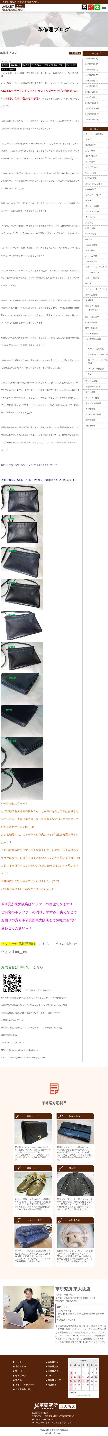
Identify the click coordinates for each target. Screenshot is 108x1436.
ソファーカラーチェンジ (96, 267)
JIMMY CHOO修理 (93, 184)
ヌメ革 (88, 139)
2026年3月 (90, 86)
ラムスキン (90, 217)
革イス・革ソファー (24, 1384)
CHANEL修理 (91, 322)
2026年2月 (90, 92)
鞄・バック (20, 1371)
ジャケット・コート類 (98, 354)
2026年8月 (90, 58)
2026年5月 (90, 75)
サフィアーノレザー (94, 195)
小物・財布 (20, 1366)
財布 (90, 374)
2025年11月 (90, 108)
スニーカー (90, 162)
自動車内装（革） (23, 1389)
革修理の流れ (54, 1371)
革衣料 (18, 1380)
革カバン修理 (71, 65)
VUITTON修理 (91, 333)
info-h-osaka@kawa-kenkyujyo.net (23, 1050)
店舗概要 (52, 1384)
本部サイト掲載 (51, 65)
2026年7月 (90, 64)
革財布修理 (90, 425)
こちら (44, 944)
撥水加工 (89, 200)
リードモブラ (91, 261)
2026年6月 (90, 70)
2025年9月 (90, 119)
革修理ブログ (54, 1380)
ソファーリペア (92, 272)
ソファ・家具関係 (96, 349)
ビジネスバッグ (92, 211)
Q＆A (50, 1375)
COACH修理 (90, 173)
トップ (18, 1362)
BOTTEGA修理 (92, 317)
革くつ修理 (90, 392)
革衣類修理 (90, 420)
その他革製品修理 (93, 339)
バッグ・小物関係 (96, 369)
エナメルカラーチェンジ (96, 289)
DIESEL (88, 239)
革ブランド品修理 (8, 69)
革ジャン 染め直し (94, 134)
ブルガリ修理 (91, 245)
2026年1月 (90, 97)
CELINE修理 (15, 65)
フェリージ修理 (92, 206)
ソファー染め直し (93, 278)
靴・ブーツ (20, 1375)
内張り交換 (90, 228)
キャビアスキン (92, 167)
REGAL (88, 284)
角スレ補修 (90, 250)
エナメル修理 (91, 295)
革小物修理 (90, 409)
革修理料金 (53, 1362)
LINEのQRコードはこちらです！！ (39, 990)
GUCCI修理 (90, 145)
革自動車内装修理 (93, 414)
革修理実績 (53, 1366)
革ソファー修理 (92, 398)
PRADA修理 (90, 189)
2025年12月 (90, 103)
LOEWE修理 (90, 178)
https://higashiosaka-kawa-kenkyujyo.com (26, 1057)
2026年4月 (90, 81)
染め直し (5, 65)
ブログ (61, 65)
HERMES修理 (91, 328)
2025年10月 (90, 114)
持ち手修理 (90, 150)
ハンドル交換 (91, 256)
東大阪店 (25, 65)
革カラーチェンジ (93, 387)
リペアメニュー (37, 65)
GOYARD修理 (91, 156)
